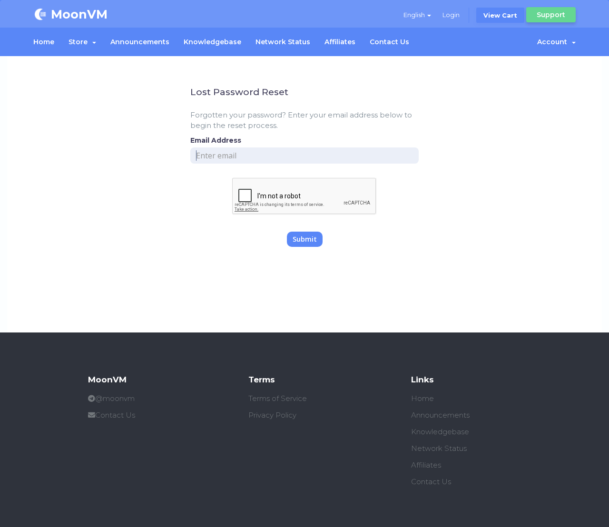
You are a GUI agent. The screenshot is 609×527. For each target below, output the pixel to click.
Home (43, 42)
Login (451, 15)
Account (554, 42)
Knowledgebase (212, 42)
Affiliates (339, 42)
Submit (305, 239)
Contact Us (389, 42)
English (414, 15)
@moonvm (115, 398)
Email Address (215, 140)
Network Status (282, 42)
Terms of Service (277, 398)
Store (80, 42)
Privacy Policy (272, 415)
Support (551, 14)
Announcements (139, 42)
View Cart (500, 15)
